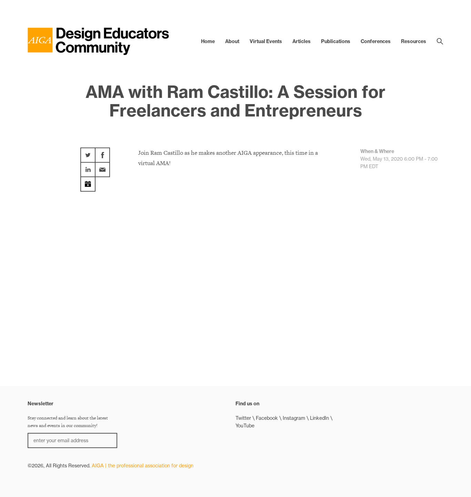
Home (208, 41)
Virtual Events (266, 41)
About (232, 41)
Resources (413, 41)
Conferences (376, 41)
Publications (335, 41)
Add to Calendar (88, 181)
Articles (301, 41)
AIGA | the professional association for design (142, 466)
